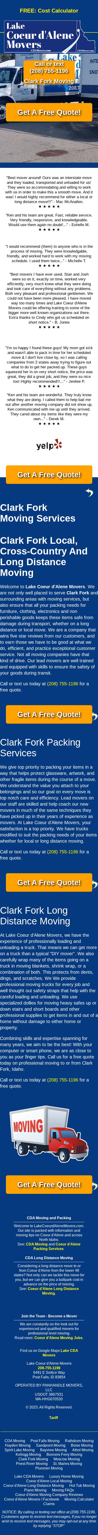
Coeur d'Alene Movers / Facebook (31, 1499)
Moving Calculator (79, 1499)
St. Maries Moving (67, 1464)
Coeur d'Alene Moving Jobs (58, 1338)
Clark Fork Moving (33, 1459)
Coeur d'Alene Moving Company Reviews (49, 1495)
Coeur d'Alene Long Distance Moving (33, 1486)
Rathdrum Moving (79, 1441)
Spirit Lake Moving (20, 1450)
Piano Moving (35, 1490)
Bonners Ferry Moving (64, 1454)
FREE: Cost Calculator (49, 11)
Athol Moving (82, 1450)
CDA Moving (37, 1244)
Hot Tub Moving (82, 1486)
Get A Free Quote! (49, 112)
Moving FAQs (63, 1490)
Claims (49, 1504)
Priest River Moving (32, 1464)
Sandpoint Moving (50, 1445)
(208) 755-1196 (49, 71)
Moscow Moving (67, 1459)
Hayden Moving (18, 1445)
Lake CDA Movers (29, 1476)
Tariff (53, 1418)
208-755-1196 (49, 1368)
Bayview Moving (53, 1450)
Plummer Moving (49, 1468)
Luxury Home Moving (66, 1476)
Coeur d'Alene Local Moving (49, 1481)
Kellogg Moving (28, 1454)
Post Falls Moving (45, 1441)
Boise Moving (82, 1445)
